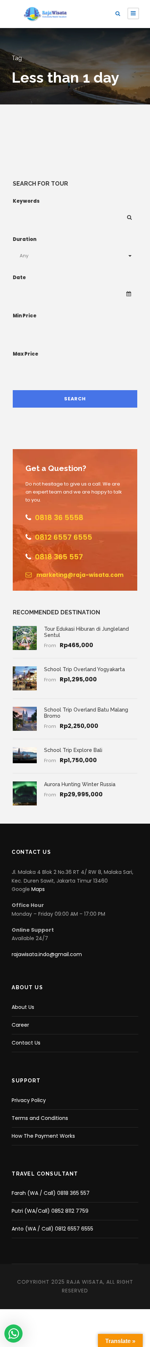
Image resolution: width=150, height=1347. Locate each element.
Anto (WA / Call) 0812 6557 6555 (52, 1228)
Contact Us (26, 1042)
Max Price (25, 353)
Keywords (26, 201)
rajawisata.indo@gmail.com (47, 954)
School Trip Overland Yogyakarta (84, 669)
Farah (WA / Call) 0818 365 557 (51, 1193)
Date (19, 277)
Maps (38, 889)
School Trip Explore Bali (73, 750)
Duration (24, 239)
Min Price (24, 315)
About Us (23, 1007)
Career (20, 1025)
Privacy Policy (29, 1100)
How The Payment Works (43, 1136)
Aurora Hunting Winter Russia (79, 784)
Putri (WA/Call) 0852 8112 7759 (50, 1211)
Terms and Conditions (40, 1118)
